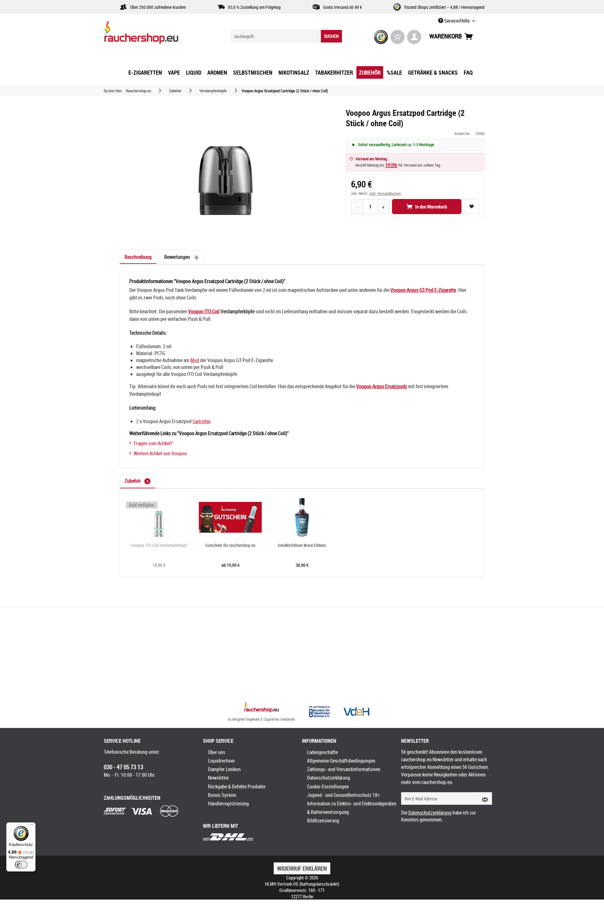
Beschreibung (138, 256)
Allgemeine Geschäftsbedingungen (341, 760)
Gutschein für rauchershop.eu (230, 545)
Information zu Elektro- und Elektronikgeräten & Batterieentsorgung (351, 807)
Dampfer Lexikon (224, 769)
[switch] (21, 864)
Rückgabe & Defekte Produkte (237, 786)
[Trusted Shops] (381, 37)
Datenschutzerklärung (328, 777)
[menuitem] (286, 36)
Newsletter (218, 777)
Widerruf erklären (302, 868)
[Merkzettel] (397, 37)
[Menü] (32, 826)
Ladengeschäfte (322, 752)
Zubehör (136, 480)
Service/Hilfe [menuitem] (457, 20)
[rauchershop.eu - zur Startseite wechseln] (152, 34)
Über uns (216, 752)
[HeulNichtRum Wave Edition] (302, 517)
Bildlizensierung (323, 820)
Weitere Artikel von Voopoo (160, 453)
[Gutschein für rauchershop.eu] (230, 517)
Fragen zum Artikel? (153, 443)
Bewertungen (180, 256)
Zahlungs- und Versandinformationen (343, 769)
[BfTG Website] (319, 711)
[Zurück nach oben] (261, 707)
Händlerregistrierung (228, 803)
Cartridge (201, 421)
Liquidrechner (221, 760)
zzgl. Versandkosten (385, 193)
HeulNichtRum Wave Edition (302, 545)
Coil (216, 311)
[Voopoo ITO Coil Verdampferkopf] (159, 517)
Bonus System (222, 795)
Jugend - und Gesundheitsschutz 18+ (343, 795)
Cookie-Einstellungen (328, 786)
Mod (194, 360)
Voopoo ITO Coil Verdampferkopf (159, 545)
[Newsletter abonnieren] (483, 798)
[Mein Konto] (414, 37)
